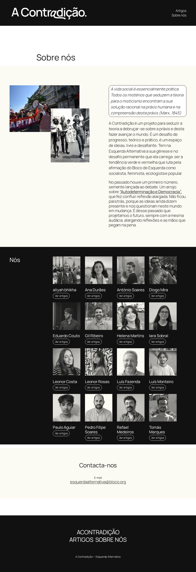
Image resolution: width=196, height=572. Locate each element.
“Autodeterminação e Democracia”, (151, 191)
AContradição (98, 532)
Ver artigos (61, 296)
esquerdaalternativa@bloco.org (98, 481)
